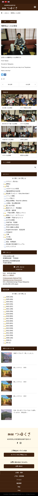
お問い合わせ (19, 466)
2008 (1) (8, 340)
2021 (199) (9, 309)
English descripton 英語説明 (15, 229)
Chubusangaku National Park (12, 278)
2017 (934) (9, 318)
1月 (5, 21)
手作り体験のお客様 (12, 227)
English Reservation (12, 225)
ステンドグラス (11, 246)
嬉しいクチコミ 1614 (20, 381)
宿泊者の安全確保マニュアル (15, 244)
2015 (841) (9, 323)
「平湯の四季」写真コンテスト (16, 212)
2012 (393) (9, 330)
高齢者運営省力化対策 (13, 191)
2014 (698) (9, 326)
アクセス (19, 479)
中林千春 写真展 (11, 222)
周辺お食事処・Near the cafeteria (16, 200)
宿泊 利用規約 (11, 241)
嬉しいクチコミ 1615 (20, 367)
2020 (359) (9, 311)
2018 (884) (9, 316)
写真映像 (9, 239)
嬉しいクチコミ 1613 (20, 396)
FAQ (7, 186)
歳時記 (8, 184)
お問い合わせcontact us (20, 268)
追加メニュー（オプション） (15, 215)
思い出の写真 (10, 205)
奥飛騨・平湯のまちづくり (14, 217)
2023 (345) (9, 304)
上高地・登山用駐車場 (13, 203)
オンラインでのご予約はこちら (19, 454)
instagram (9, 232)
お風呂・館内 (19, 472)
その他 (8, 237)
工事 (7, 234)
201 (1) (8, 342)
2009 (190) (9, 338)
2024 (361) (9, 301)
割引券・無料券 (11, 210)
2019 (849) (9, 314)
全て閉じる (22, 178)
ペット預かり (10, 198)
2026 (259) (9, 297)
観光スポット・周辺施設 (14, 208)
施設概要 (19, 483)
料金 (19, 486)
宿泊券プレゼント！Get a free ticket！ (18, 193)
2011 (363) (9, 333)
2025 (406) (9, 299)
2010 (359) (9, 335)
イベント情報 (10, 196)
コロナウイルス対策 (12, 188)
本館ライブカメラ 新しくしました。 (24, 353)
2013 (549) (9, 328)
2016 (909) (9, 321)
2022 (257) (9, 306)
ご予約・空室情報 (19, 476)
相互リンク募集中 (8, 275)
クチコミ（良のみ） (12, 181)
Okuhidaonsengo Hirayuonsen (12, 280)
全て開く (15, 178)
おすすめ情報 (10, 220)
